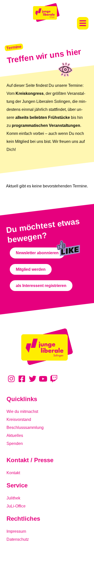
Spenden (15, 443)
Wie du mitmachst (22, 411)
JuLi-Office (16, 506)
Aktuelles (15, 435)
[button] (82, 23)
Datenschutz (18, 539)
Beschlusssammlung (25, 427)
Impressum (16, 531)
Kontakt (13, 473)
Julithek (13, 498)
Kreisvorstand (19, 419)
